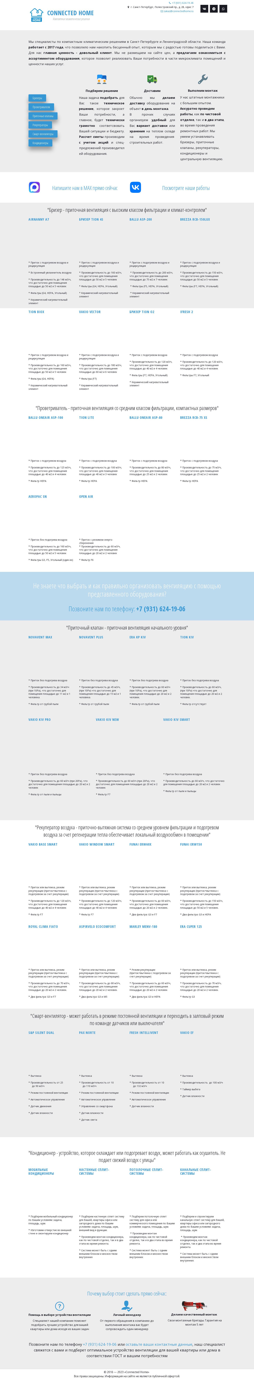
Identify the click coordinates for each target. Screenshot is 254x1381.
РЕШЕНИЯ (144, 22)
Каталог (160, 22)
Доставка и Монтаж (185, 22)
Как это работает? (120, 22)
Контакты (209, 22)
